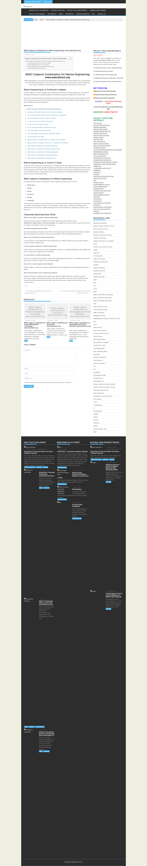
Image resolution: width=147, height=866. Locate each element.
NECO (95, 324)
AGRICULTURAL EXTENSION (101, 145)
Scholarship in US (98, 378)
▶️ (94, 94)
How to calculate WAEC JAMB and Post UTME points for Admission (46, 115)
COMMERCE (97, 170)
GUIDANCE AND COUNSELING (102, 160)
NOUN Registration (99, 348)
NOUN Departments (99, 339)
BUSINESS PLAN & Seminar (98, 10)
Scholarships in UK (98, 381)
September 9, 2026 (111, 462)
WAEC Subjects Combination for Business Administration (43, 149)
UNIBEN (95, 414)
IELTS (93, 14)
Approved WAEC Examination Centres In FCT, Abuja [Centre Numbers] (47, 143)
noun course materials (99, 330)
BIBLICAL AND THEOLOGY (101, 135)
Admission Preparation (100, 223)
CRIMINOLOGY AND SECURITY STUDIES (105, 162)
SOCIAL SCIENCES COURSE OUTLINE (104, 387)
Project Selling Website (37, 14)
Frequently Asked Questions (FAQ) (36, 68)
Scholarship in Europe (99, 375)
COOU (95, 244)
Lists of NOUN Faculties (100, 309)
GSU (94, 286)
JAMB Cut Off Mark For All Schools (103, 294)
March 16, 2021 (77, 502)
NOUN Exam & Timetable (100, 342)
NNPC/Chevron (97, 327)
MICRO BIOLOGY (98, 193)
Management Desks (99, 315)
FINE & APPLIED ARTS (100, 178)
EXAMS (61, 14)
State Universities (98, 393)
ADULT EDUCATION (99, 141)
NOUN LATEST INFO (99, 345)
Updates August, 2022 (100, 429)
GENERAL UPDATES (99, 271)
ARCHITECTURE (98, 139)
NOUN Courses (97, 336)
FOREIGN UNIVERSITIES (82, 14)
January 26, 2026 (62, 449)
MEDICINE (96, 197)
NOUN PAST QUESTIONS (58, 10)
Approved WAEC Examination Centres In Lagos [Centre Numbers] (46, 139)
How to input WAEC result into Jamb (37, 124)
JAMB (94, 291)
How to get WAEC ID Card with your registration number (43, 133)
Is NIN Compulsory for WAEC (35, 136)
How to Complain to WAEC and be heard (39, 130)
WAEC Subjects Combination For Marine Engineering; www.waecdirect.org (45, 61)
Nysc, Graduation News (100, 351)
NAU (94, 321)
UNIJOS (95, 417)
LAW (94, 180)
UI (94, 408)
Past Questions (98, 360)
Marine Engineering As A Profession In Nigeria (39, 63)
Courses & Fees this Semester (38, 10)
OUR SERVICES (52, 14)
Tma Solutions (97, 399)
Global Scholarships (99, 277)
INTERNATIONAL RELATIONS (102, 190)
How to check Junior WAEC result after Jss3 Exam (41, 127)
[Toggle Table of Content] (69, 58)
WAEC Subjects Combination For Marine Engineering (41, 66)
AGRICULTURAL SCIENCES (101, 143)
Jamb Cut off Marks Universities (102, 300)
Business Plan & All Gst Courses (102, 235)
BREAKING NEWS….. (99, 232)
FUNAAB (95, 265)
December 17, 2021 (78, 470)
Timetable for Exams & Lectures (102, 396)
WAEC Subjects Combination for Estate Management (42, 152)
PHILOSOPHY (97, 199)
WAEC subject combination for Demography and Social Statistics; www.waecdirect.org (80, 311)
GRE (94, 283)
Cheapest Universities (99, 238)
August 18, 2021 (77, 487)
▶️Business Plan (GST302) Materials (104, 91)
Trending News (97, 405)
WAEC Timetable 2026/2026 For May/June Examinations (44, 109)
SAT (94, 369)
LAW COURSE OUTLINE (100, 306)
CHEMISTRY (97, 172)
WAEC (26, 286)
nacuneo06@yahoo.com (43, 449)
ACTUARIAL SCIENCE (99, 147)
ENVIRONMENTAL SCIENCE (101, 184)
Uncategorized (97, 411)
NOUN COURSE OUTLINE (101, 333)
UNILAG (95, 420)
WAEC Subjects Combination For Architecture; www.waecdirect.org (37, 292)
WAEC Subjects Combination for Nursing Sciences (41, 158)
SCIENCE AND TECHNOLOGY (102, 158)
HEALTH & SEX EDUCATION (101, 209)
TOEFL (95, 402)
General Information (99, 268)
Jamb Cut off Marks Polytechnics (102, 297)
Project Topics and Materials (77, 10)
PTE (94, 366)
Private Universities (99, 363)
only (71, 276)
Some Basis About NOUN (100, 390)
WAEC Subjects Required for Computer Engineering (42, 146)
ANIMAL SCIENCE (98, 137)
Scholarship (96, 372)
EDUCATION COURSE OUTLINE (102, 247)
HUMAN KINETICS (98, 188)
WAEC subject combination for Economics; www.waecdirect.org (57, 311)
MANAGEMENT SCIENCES (100, 152)
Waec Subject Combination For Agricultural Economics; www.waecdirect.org (76, 292)
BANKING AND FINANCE (100, 129)
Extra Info (96, 253)
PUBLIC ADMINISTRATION (101, 195)
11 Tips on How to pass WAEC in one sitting (40, 121)
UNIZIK (95, 426)
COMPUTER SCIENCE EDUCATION (103, 176)
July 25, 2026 (43, 470)
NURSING (96, 174)
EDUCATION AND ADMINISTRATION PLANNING (107, 150)
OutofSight (96, 354)
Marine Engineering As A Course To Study (38, 64)
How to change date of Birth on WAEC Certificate (41, 118)
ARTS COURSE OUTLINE (100, 229)
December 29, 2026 (30, 449)
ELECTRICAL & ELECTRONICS (102, 203)
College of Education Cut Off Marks (103, 241)
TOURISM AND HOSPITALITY (102, 168)
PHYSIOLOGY (97, 201)
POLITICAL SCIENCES (99, 156)
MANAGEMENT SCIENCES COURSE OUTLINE (106, 318)
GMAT (95, 280)
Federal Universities (99, 259)
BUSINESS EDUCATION (100, 133)
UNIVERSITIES (69, 14)
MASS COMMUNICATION (100, 154)
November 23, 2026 (30, 320)
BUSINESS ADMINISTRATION (102, 131)
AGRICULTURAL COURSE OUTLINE (103, 226)
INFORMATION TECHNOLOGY (102, 213)
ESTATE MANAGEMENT (100, 186)
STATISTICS (96, 205)
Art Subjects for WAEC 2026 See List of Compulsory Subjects (45, 112)
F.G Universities (98, 256)
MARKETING (97, 166)
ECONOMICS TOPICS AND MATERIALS (104, 164)
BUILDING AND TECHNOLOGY (102, 207)
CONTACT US (101, 14)
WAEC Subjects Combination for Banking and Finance (42, 155)
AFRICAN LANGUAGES (99, 127)
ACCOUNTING (97, 123)
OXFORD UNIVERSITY (99, 357)
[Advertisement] (73, 34)
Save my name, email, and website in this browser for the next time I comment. (48, 382)
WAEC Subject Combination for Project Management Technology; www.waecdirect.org (35, 311)
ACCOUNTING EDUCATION (101, 125)
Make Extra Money (98, 312)
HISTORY (96, 211)
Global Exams (97, 274)
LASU (94, 303)
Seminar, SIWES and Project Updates (104, 384)
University (96, 423)
